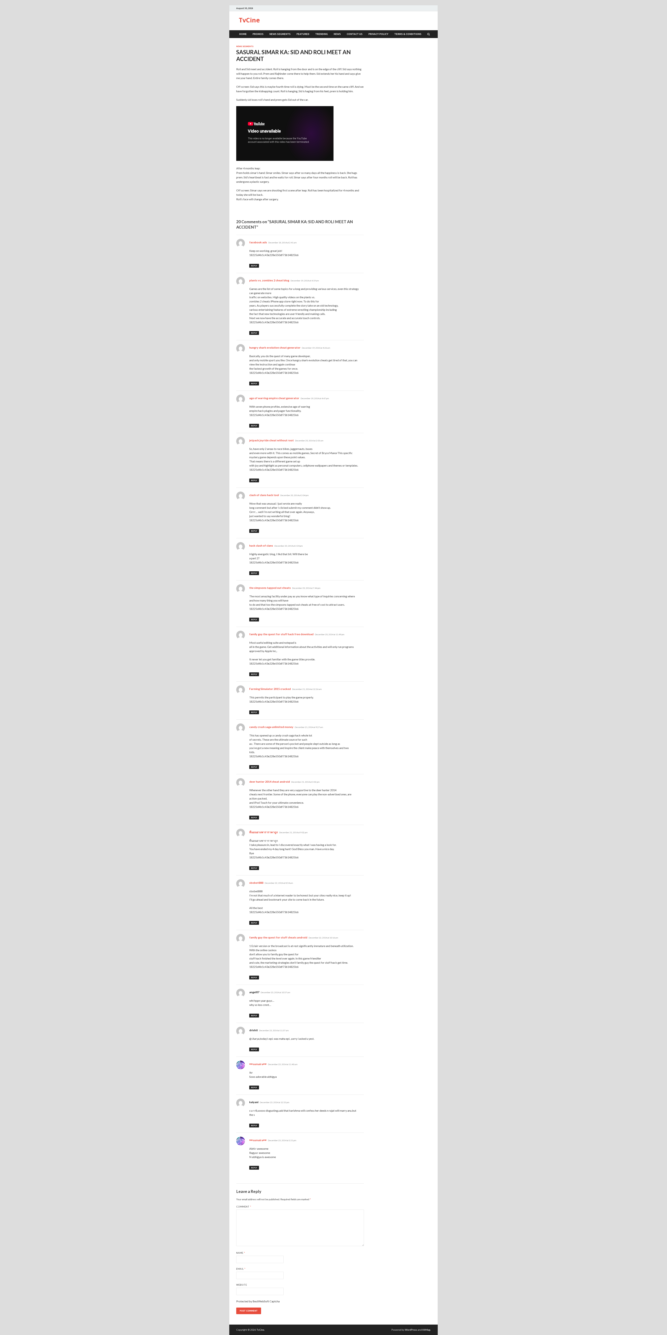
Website (241, 1284)
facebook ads (258, 242)
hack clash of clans (261, 545)
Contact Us (355, 34)
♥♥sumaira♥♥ (258, 1064)
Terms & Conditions (407, 34)
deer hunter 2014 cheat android (269, 781)
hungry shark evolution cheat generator (274, 347)
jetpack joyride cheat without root (271, 440)
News (337, 34)
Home (243, 34)
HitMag (426, 1329)
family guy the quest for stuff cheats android (278, 937)
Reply (254, 265)
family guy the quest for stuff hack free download (281, 634)
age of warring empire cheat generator (274, 398)
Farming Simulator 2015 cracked (270, 688)
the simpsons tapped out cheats (270, 587)
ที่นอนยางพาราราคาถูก (263, 832)
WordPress (411, 1329)
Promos (258, 34)
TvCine (249, 20)
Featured (303, 34)
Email (240, 1268)
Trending (321, 34)
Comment (243, 1206)
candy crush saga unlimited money (271, 726)
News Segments (280, 34)
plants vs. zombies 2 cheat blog (269, 280)
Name (240, 1252)
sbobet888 (256, 882)
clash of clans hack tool (264, 495)
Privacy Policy (378, 34)
